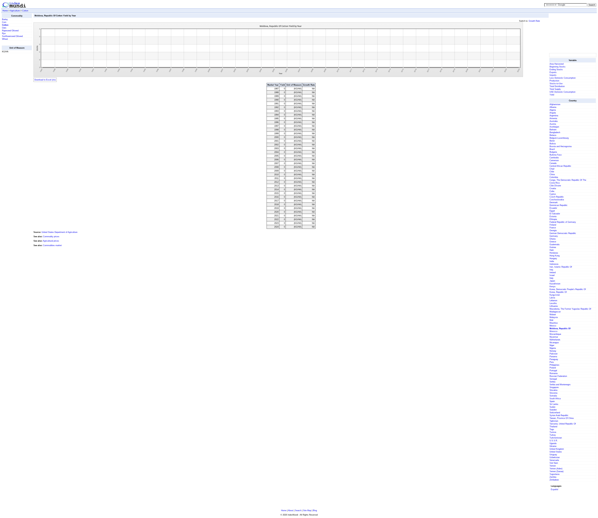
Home (5, 10)
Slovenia (553, 393)
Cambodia (554, 157)
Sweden (553, 410)
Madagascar (555, 312)
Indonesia (554, 264)
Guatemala (554, 244)
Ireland (553, 272)
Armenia (553, 118)
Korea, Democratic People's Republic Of (568, 289)
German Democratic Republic (563, 233)
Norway (553, 351)
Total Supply (555, 89)
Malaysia (554, 317)
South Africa (555, 398)
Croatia (553, 188)
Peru (552, 362)
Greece (553, 241)
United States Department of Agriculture (59, 232)
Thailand (553, 426)
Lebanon (553, 300)
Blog (315, 510)
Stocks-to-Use (556, 83)
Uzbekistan (555, 457)
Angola (553, 113)
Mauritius (554, 323)
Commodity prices (51, 236)
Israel (552, 275)
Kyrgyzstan (555, 295)
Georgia (553, 230)
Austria (553, 124)
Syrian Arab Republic (559, 415)
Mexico (553, 326)
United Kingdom (557, 449)
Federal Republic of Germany (563, 222)
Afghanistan (555, 104)
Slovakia (553, 390)
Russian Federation (558, 376)
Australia (554, 121)
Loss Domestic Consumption (563, 78)
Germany (554, 236)
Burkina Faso (556, 155)
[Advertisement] (14, 102)
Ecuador (553, 208)
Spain (552, 401)
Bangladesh (555, 132)
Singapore (554, 387)
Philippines (554, 365)
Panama (553, 356)
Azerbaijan (554, 127)
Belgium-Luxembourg (559, 138)
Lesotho (553, 303)
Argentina (554, 115)
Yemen (553, 466)
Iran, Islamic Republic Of (561, 267)
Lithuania (554, 306)
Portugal (553, 370)
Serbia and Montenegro (560, 384)
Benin (552, 141)
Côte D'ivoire (555, 185)
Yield (552, 95)
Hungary (553, 258)
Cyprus (553, 194)
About (290, 510)
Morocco (553, 331)
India (552, 261)
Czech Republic (557, 197)
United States (556, 452)
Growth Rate (534, 21)
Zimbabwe (554, 480)
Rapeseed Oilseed (10, 30)
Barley (5, 19)
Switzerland (555, 412)
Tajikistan (554, 421)
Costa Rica (555, 183)
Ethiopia (553, 219)
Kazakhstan (555, 284)
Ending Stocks (556, 69)
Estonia (553, 216)
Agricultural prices (51, 241)
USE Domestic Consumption (562, 92)
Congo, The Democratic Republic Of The (568, 180)
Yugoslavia (554, 474)
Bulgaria (553, 152)
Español (554, 489)
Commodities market (52, 245)
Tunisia (553, 432)
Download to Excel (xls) (45, 80)
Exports (553, 72)
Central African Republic (560, 166)
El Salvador (555, 213)
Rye (4, 33)
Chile (552, 171)
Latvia (552, 298)
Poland (553, 368)
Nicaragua (554, 342)
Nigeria (553, 348)
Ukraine (553, 446)
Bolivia (553, 143)
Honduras (554, 253)
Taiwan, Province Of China (562, 418)
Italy (551, 278)
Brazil (552, 149)
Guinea (553, 247)
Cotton (25, 10)
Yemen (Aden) (556, 468)
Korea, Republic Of (558, 292)
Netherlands (555, 340)
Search (298, 510)
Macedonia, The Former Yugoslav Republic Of (570, 309)
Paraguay (554, 359)
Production (554, 81)
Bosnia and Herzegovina (561, 146)
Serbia (552, 382)
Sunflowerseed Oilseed (12, 36)
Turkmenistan (556, 438)
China (552, 174)
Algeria (553, 110)
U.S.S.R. (554, 440)
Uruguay (553, 454)
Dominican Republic (558, 205)
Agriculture (15, 10)
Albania (553, 107)
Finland (553, 225)
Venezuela (554, 460)
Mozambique (555, 334)
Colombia (554, 177)
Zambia (553, 477)
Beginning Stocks (557, 67)
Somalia (553, 396)
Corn (4, 22)
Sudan (552, 407)
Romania (554, 373)
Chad (552, 169)
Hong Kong (555, 255)
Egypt (552, 211)
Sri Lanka (554, 404)
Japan (552, 281)
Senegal (553, 379)
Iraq (551, 269)
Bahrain (553, 129)
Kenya (552, 286)
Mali (551, 320)
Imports (553, 75)
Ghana (552, 239)
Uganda (553, 443)
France (553, 227)
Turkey (553, 435)
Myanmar (554, 337)
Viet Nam (554, 463)
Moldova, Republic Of (560, 328)
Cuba (552, 191)
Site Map (307, 510)
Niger (552, 345)
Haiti (552, 250)
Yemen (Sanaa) (556, 471)
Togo (552, 429)
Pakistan (554, 354)
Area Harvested (557, 64)
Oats (4, 28)
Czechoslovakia (557, 199)
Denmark (554, 202)
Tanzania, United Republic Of (563, 424)
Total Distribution (557, 86)
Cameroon (554, 160)
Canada (553, 163)
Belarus (553, 135)
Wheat (5, 39)
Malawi (553, 314)
